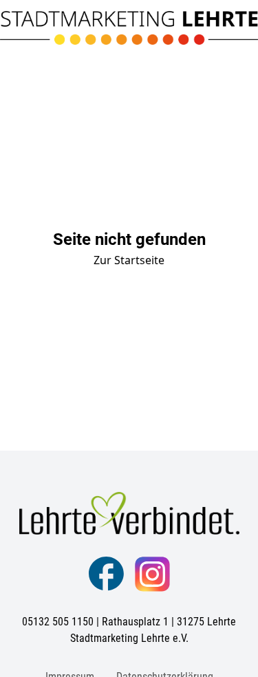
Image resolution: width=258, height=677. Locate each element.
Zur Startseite (129, 260)
